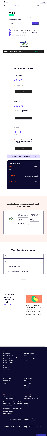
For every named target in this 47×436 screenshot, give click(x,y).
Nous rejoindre (26, 405)
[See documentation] (13, 166)
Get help (23, 277)
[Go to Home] (7, 2)
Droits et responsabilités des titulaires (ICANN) (12, 401)
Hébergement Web (27, 383)
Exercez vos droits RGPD (8, 411)
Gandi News (26, 403)
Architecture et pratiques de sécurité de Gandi (33, 399)
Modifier (36, 156)
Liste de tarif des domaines (8, 355)
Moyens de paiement (7, 405)
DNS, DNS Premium (7, 369)
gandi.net (6, 5)
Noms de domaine (12, 5)
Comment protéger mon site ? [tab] (14, 266)
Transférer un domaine (28, 380)
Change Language (40, 427)
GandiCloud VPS (6, 363)
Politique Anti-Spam (7, 406)
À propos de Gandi (27, 396)
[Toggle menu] (2, 2)
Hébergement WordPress (8, 358)
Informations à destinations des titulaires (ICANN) (12, 403)
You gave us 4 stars (14, 427)
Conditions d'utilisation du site (9, 398)
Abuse (4, 396)
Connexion (43, 2)
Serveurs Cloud (26, 385)
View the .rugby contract (23, 224)
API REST (5, 383)
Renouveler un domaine (28, 381)
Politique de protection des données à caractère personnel (12, 409)
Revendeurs (26, 355)
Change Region (39, 426)
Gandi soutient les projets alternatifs (31, 398)
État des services (6, 380)
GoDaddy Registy (34, 215)
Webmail (25, 360)
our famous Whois (24, 419)
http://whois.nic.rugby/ (34, 220)
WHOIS (25, 363)
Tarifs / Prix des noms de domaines (22, 5)
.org (20, 51)
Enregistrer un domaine (28, 378)
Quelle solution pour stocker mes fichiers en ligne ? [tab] (18, 271)
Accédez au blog (7, 304)
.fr (23, 51)
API (24, 362)
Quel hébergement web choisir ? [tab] (14, 255)
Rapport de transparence (8, 413)
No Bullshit (26, 401)
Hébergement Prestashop (8, 362)
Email (4, 365)
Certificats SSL (6, 367)
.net (27, 51)
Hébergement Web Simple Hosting (10, 357)
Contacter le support (7, 378)
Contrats (5, 399)
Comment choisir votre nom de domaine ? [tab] (16, 261)
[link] (11, 426)
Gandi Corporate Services (29, 353)
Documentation (6, 381)
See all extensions (38, 51)
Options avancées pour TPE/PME (30, 358)
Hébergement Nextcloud (8, 360)
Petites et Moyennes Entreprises (30, 357)
